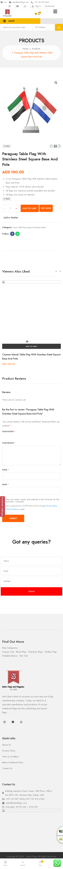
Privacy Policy (51, 505)
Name (5, 470)
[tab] (31, 250)
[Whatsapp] (21, 722)
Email (5, 484)
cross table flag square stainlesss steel (29, 227)
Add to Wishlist (11, 217)
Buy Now (46, 208)
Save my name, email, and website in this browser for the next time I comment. (32, 500)
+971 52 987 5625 (41, 2)
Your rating (8, 431)
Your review (8, 443)
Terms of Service (13, 509)
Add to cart (30, 208)
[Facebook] (13, 722)
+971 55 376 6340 (35, 799)
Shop (11, 21)
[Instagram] (4, 722)
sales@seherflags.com (20, 2)
